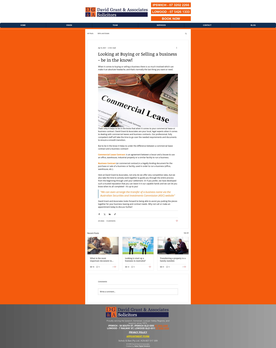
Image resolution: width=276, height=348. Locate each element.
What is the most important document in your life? (101, 259)
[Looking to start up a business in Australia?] (138, 245)
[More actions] (176, 47)
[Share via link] (115, 214)
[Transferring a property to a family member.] (173, 245)
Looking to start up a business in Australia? (135, 259)
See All (186, 233)
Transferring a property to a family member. (173, 259)
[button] (186, 33)
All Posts (90, 33)
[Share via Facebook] (99, 214)
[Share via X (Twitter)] (104, 214)
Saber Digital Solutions (142, 346)
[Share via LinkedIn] (110, 214)
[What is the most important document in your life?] (103, 245)
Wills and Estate (103, 33)
